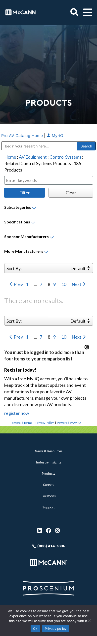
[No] (89, 620)
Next (77, 284)
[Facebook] (48, 530)
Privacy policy (56, 629)
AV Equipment (33, 157)
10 (64, 284)
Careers (48, 485)
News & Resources (48, 451)
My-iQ (56, 135)
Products (48, 474)
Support (49, 507)
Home (10, 157)
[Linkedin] (39, 530)
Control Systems (65, 157)
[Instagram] (57, 530)
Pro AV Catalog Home (22, 135)
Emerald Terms (22, 422)
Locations (49, 496)
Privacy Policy (45, 422)
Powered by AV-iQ (69, 422)
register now (16, 413)
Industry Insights (48, 462)
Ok (35, 629)
